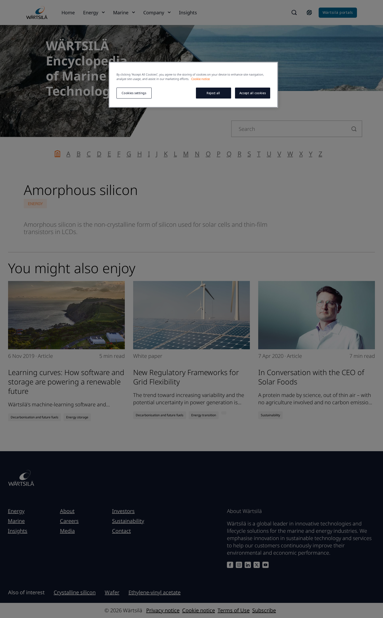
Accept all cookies (252, 93)
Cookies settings (134, 93)
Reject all (213, 93)
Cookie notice (200, 79)
